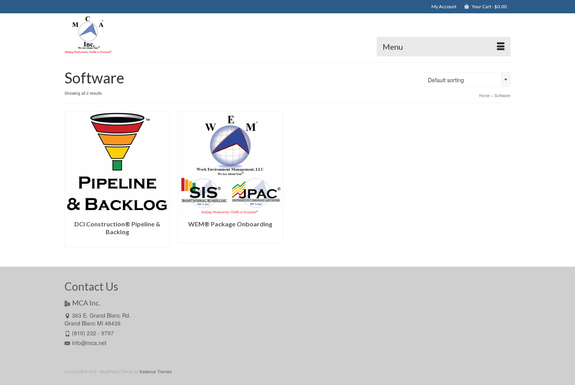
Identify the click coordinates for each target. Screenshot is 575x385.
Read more (117, 241)
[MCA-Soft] (135, 34)
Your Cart (489, 6)
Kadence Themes (156, 371)
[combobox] (467, 79)
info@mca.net (89, 343)
